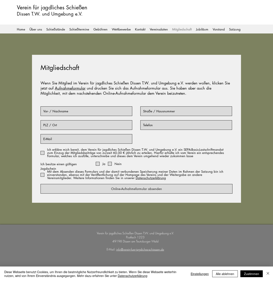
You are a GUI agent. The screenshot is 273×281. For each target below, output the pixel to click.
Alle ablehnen (225, 274)
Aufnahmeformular (70, 88)
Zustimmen (251, 274)
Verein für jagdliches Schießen (52, 7)
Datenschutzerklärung (132, 276)
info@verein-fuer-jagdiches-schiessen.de (140, 249)
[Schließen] (267, 274)
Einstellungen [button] (200, 274)
